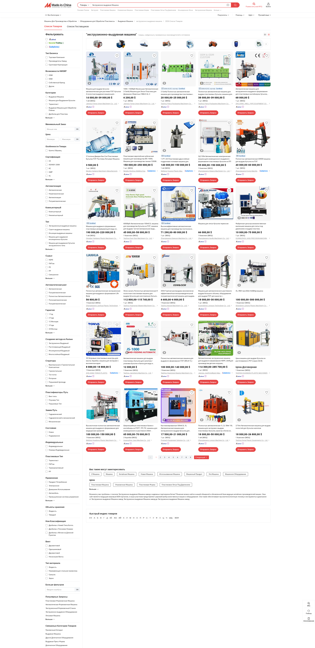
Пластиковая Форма (142, 10)
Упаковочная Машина (125, 10)
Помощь (239, 15)
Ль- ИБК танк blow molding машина (249, 291)
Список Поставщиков (78, 26)
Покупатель (222, 15)
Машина (109, 474)
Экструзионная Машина (203, 10)
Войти (268, 6)
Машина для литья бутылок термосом (213, 223)
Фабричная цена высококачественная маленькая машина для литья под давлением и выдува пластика (251, 226)
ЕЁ (111, 518)
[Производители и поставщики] (57, 5)
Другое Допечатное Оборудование (59, 637)
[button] (266, 44)
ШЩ (170, 518)
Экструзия (94, 10)
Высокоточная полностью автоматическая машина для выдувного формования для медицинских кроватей (103, 428)
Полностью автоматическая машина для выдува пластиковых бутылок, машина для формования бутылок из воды (215, 92)
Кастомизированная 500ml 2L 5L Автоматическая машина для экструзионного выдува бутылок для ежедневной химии (175, 428)
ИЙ (120, 518)
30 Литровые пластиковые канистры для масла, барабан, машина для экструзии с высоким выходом (102, 360)
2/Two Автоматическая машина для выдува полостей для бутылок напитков (253, 426)
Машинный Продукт (194, 474)
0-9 (90, 518)
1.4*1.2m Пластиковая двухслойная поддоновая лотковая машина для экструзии (175, 160)
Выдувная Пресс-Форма (55, 641)
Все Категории (53, 15)
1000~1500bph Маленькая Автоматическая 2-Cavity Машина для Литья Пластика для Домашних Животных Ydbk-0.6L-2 (140, 91)
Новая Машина (147, 474)
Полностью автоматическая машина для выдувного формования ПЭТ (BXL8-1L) (177, 359)
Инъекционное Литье (185, 10)
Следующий (200, 457)
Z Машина (95, 474)
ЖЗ (115, 518)
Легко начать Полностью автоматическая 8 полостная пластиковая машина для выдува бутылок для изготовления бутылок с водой (140, 293)
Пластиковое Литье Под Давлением (163, 10)
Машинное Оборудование (235, 474)
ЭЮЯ (176, 518)
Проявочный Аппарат (54, 630)
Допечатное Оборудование (56, 645)
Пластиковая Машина (108, 10)
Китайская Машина (126, 474)
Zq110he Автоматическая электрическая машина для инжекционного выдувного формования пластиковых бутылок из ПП (214, 159)
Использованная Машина (169, 474)
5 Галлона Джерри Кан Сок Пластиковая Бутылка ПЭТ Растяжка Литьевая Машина (102, 157)
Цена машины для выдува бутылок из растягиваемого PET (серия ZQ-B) (250, 359)
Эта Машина (214, 474)
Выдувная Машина (53, 634)
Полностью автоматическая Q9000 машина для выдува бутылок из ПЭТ (253, 160)
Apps (250, 15)
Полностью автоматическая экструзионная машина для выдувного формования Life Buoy (103, 293)
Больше (92, 489)
